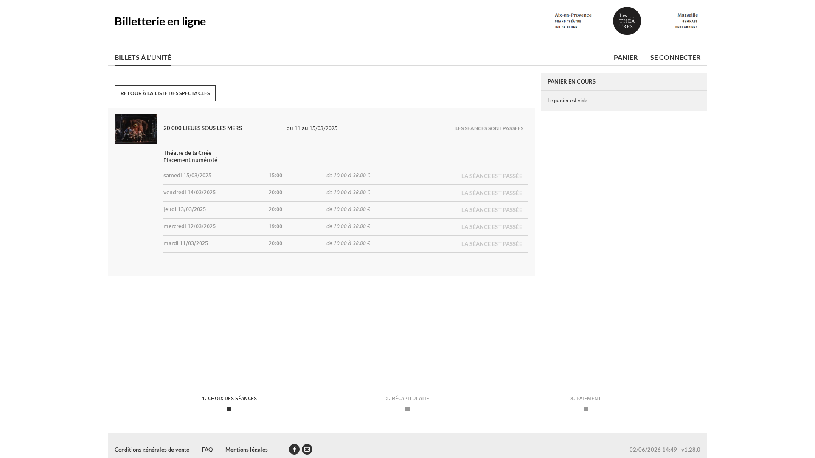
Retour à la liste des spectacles (165, 93)
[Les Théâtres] (626, 21)
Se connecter (675, 57)
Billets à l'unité (143, 57)
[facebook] (294, 449)
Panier (626, 57)
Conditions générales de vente (152, 449)
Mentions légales (246, 449)
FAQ (207, 449)
